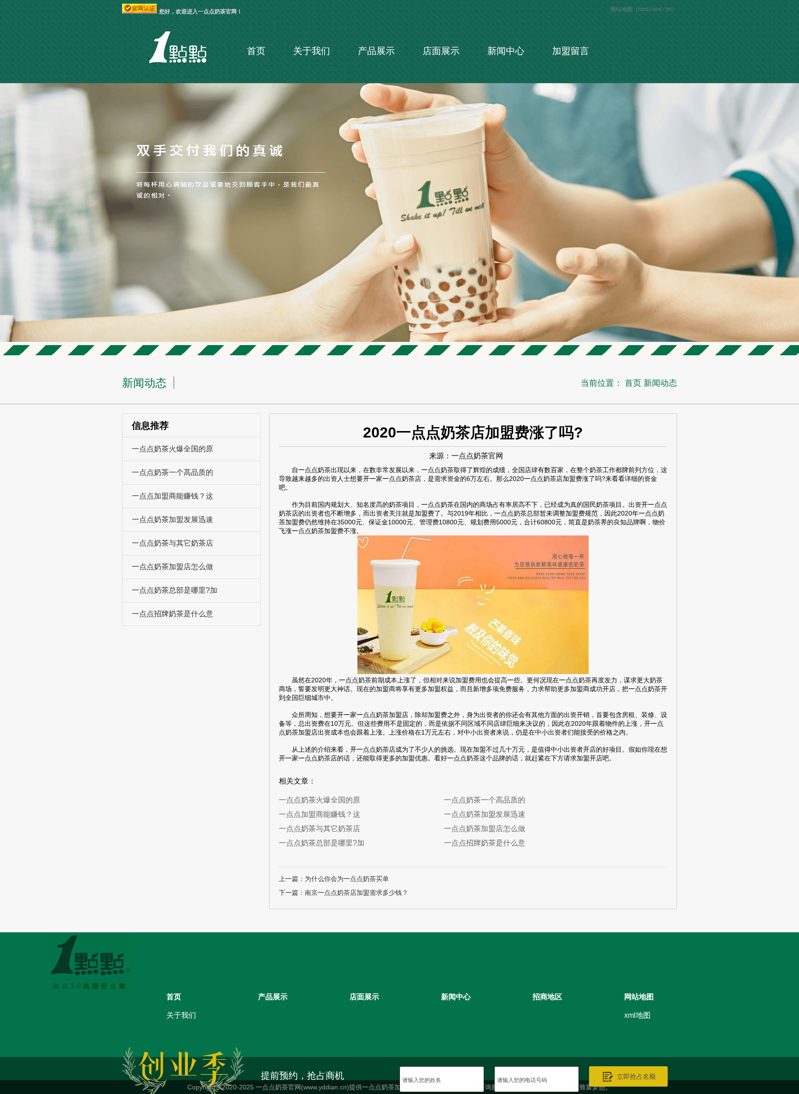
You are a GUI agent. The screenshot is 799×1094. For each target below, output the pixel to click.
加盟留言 (570, 51)
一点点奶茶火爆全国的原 (172, 449)
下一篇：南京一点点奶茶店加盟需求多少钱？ (343, 892)
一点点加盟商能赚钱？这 (172, 496)
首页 (256, 51)
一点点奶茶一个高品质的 (172, 472)
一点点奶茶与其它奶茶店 (172, 543)
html (643, 9)
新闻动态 (660, 383)
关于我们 (311, 51)
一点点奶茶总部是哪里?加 (174, 590)
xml (657, 9)
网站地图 (639, 997)
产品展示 (376, 51)
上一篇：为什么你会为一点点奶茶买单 (334, 878)
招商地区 (547, 997)
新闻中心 (505, 51)
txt (668, 9)
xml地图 (637, 1015)
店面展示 (441, 51)
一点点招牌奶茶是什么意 (172, 614)
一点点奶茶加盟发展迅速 (172, 519)
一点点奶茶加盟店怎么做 (172, 567)
